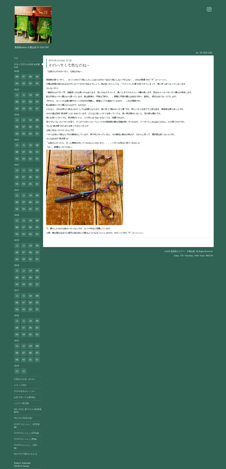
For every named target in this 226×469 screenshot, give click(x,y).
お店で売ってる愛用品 (24, 397)
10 (30, 95)
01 (37, 83)
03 (23, 83)
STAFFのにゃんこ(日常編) (26, 433)
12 (17, 95)
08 (17, 76)
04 (17, 83)
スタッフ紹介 (20, 385)
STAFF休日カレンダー (24, 391)
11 (24, 95)
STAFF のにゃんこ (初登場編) (27, 425)
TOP (16, 58)
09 (37, 95)
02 (30, 83)
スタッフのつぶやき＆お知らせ (27, 65)
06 (30, 76)
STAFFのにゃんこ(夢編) (25, 439)
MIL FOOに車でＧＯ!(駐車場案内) (27, 410)
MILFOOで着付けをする (25, 454)
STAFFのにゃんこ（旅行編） (26, 446)
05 (37, 76)
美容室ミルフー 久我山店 (183, 251)
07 (23, 76)
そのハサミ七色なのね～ (69, 65)
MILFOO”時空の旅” (23, 418)
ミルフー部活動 (21, 403)
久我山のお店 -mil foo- (24, 379)
